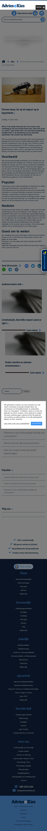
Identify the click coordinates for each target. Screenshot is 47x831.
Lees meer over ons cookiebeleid (16, 423)
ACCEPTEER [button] (36, 423)
